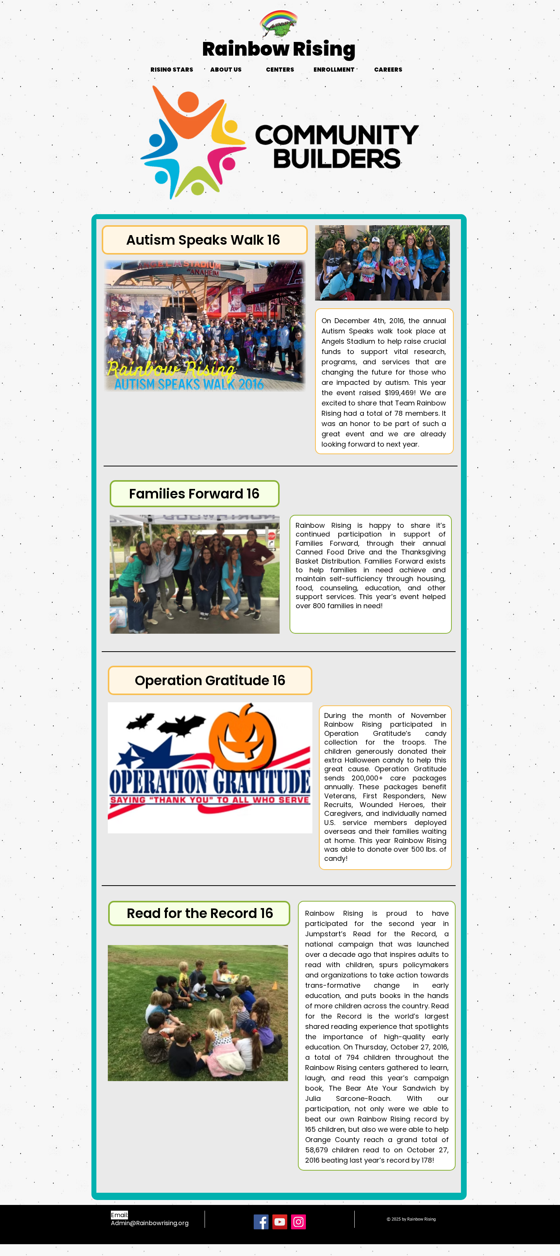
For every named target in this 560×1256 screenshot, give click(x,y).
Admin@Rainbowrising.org (150, 1223)
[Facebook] (261, 1221)
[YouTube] (279, 1221)
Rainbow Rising (279, 48)
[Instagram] (298, 1221)
